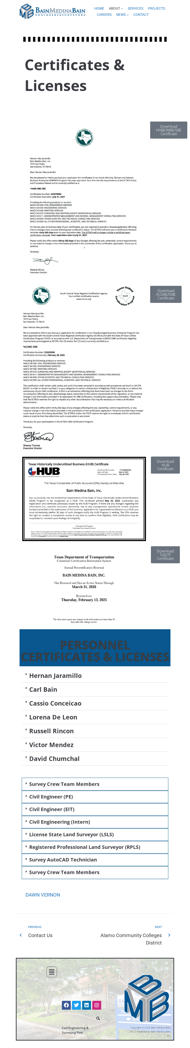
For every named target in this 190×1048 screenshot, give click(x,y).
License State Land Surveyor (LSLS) (71, 834)
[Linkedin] (86, 1005)
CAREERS (104, 15)
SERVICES (135, 8)
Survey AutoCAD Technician (63, 859)
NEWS (121, 15)
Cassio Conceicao (55, 703)
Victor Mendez (51, 744)
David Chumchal (54, 758)
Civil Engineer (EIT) (51, 809)
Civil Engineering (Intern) (59, 821)
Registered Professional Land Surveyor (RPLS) (84, 847)
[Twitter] (76, 1005)
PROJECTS (156, 8)
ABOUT (114, 8)
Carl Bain (43, 689)
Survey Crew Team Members (64, 784)
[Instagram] (96, 1005)
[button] (95, 676)
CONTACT (141, 15)
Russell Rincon (51, 731)
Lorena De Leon (53, 717)
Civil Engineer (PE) (51, 796)
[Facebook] (66, 1005)
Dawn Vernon (42, 895)
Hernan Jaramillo (55, 675)
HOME (99, 8)
